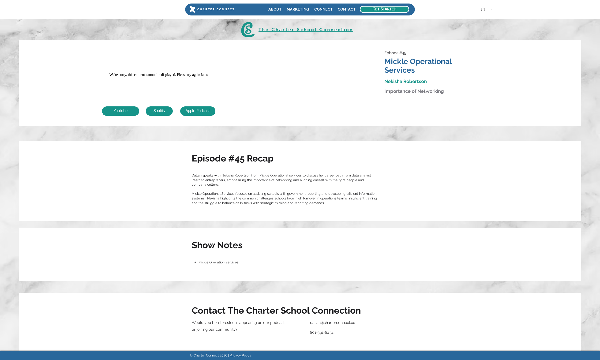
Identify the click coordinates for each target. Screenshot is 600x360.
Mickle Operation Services (218, 262)
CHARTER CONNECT (216, 9)
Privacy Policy (240, 355)
